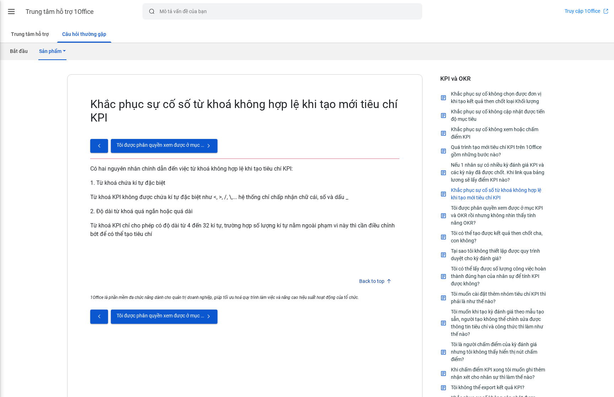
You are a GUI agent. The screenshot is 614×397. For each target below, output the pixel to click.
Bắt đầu (19, 51)
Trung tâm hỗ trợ (30, 34)
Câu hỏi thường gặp (84, 34)
